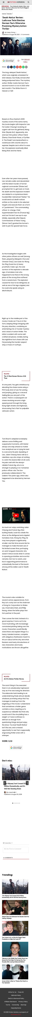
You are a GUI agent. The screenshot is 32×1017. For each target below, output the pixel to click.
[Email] (26, 67)
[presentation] (16, 772)
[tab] (12, 803)
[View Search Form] (28, 2)
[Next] (27, 783)
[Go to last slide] (4, 783)
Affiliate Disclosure (10, 1002)
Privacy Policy (23, 1002)
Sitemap (23, 1005)
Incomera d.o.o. (16, 1014)
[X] (11, 67)
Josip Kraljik (12, 792)
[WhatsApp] (23, 67)
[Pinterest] (17, 67)
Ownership (15, 1005)
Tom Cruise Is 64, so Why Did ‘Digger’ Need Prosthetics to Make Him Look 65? (13, 938)
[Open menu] (3, 2)
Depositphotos (16, 1008)
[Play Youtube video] (16, 515)
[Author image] (3, 32)
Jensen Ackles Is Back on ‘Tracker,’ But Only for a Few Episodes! (15, 982)
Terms (8, 1005)
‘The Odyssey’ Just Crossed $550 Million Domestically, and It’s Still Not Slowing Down (15, 786)
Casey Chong (11, 32)
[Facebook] (8, 67)
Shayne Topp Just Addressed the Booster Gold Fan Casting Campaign (15, 917)
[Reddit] (20, 67)
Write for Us (12, 992)
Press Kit (21, 992)
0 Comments (25, 34)
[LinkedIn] (14, 67)
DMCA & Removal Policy (16, 998)
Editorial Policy (16, 995)
